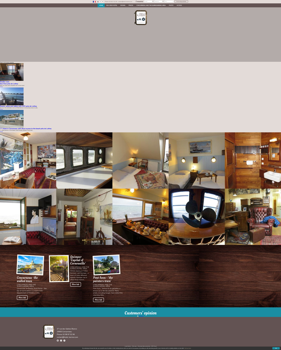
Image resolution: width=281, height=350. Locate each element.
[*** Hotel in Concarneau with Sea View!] (140, 17)
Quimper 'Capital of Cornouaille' (78, 260)
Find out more (187, 348)
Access (179, 5)
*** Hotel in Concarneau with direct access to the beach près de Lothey (26, 129)
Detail (1, 86)
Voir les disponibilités (181, 1)
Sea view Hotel (111, 5)
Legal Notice (127, 346)
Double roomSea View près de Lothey (9, 83)
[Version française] (94, 1)
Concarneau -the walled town (27, 279)
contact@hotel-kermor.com (125, 1)
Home (101, 5)
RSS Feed (154, 346)
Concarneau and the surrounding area (151, 5)
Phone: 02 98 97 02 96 (111, 1)
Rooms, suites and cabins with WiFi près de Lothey (18, 106)
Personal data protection (144, 346)
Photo (171, 5)
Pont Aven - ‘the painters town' (103, 279)
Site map (134, 346)
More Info (22, 297)
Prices (131, 5)
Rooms (122, 5)
